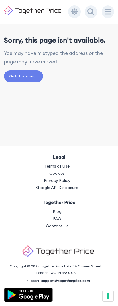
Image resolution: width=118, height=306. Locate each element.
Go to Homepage (23, 76)
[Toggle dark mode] (74, 11)
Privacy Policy (57, 180)
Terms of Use (57, 166)
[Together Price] (36, 10)
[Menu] (108, 11)
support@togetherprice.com (65, 280)
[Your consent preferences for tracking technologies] (108, 295)
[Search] (91, 11)
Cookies (57, 173)
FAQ (57, 218)
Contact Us (57, 225)
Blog (57, 211)
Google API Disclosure (57, 187)
